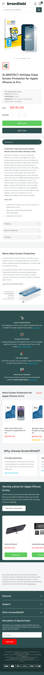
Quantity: (5, 115)
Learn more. (37, 328)
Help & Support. (32, 363)
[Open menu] (3, 4)
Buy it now (22, 130)
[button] (22, 142)
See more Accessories (14, 508)
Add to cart (22, 123)
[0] (39, 3)
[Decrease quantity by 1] (12, 114)
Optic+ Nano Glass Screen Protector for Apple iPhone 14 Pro (15, 430)
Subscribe (9, 642)
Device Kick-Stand (11, 544)
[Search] (39, 9)
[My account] (35, 3)
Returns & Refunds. (24, 347)
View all (39, 393)
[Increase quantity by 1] (24, 114)
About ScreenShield (11, 473)
